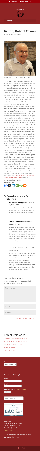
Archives (7, 362)
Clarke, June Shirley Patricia (13, 344)
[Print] (25, 185)
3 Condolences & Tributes (12, 34)
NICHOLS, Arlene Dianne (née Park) (15, 338)
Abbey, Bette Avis (9, 350)
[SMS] (21, 185)
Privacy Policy (8, 430)
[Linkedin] (13, 185)
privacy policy (21, 389)
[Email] (17, 185)
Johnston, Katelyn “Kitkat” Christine (15, 341)
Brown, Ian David (9, 347)
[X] (9, 185)
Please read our (16, 389)
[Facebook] (6, 185)
